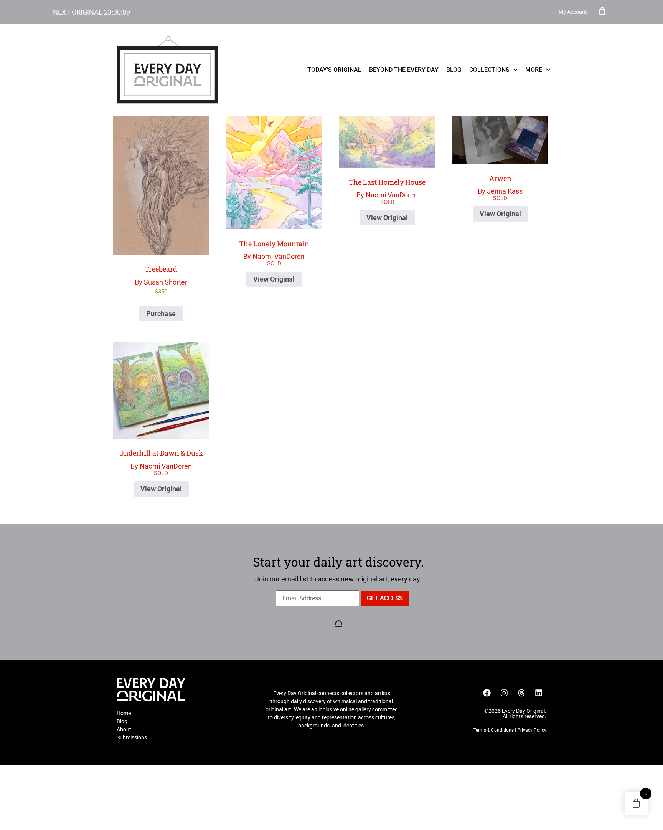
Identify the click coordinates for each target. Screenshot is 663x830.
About (124, 729)
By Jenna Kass (500, 184)
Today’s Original (334, 69)
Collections (489, 69)
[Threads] (521, 693)
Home (124, 713)
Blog (454, 69)
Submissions (132, 737)
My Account (573, 12)
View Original (274, 279)
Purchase (161, 314)
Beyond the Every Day (404, 69)
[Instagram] (504, 693)
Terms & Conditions (493, 730)
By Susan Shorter (161, 279)
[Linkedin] (538, 693)
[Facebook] (487, 693)
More (533, 69)
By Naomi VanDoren (274, 250)
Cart (602, 10)
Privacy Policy (531, 730)
